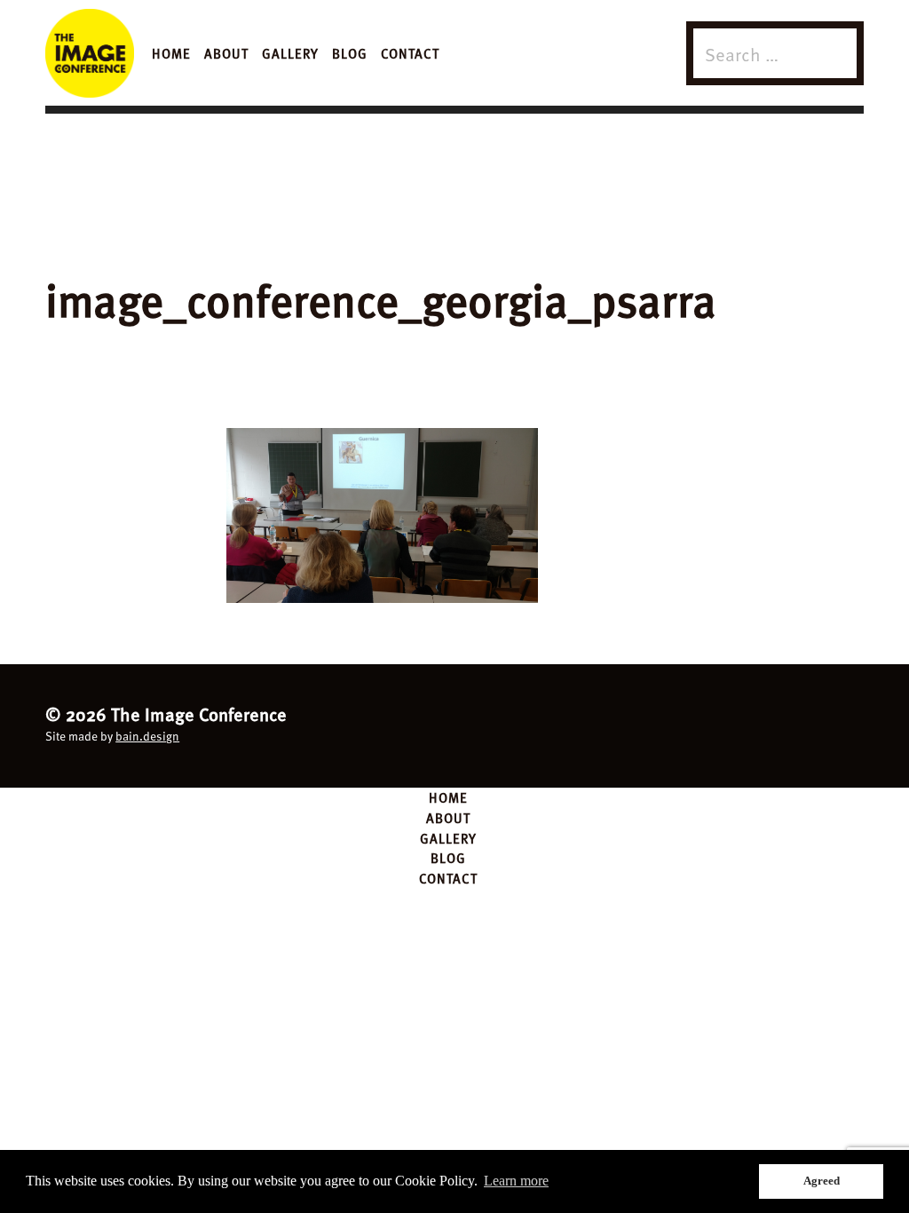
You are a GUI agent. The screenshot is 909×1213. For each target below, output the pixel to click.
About (226, 53)
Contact (410, 53)
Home (171, 53)
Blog (350, 53)
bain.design (147, 735)
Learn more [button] (516, 1180)
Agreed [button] (821, 1180)
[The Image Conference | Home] (89, 53)
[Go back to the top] (454, 723)
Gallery (290, 53)
